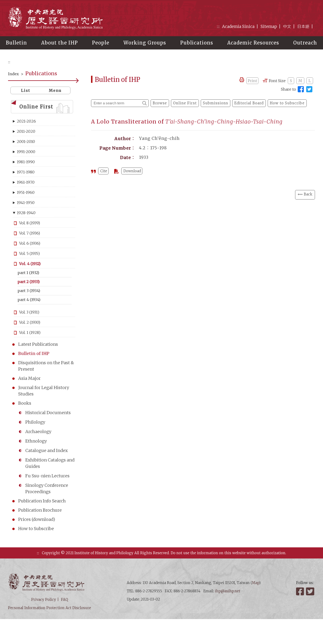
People (100, 43)
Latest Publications (38, 344)
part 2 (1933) (28, 281)
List (25, 90)
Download (132, 171)
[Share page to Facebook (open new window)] (301, 89)
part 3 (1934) (28, 290)
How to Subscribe (36, 528)
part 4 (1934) (28, 299)
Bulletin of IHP (33, 353)
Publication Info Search (42, 501)
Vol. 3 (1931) (29, 312)
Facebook (300, 591)
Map (255, 582)
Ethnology (36, 441)
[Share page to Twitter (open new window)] (309, 89)
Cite (103, 171)
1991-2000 (26, 151)
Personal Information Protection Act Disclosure (49, 608)
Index (13, 73)
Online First (36, 107)
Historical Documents (48, 412)
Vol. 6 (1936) (29, 243)
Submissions (215, 103)
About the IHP (59, 43)
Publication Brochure (40, 510)
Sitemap (269, 26)
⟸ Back (305, 194)
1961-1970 (26, 182)
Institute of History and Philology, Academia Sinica (55, 17)
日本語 (303, 26)
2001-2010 (26, 141)
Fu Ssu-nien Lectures (47, 475)
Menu (55, 90)
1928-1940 (26, 212)
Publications (196, 43)
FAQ (64, 599)
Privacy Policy (43, 599)
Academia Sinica (238, 26)
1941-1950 (26, 202)
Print (252, 80)
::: (218, 26)
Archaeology (38, 431)
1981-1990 (26, 161)
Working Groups (144, 43)
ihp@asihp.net (227, 591)
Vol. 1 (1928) (29, 332)
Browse (160, 103)
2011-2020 (26, 131)
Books (24, 403)
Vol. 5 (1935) (29, 253)
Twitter (310, 591)
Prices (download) (36, 519)
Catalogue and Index (46, 450)
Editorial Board (249, 103)
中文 (287, 26)
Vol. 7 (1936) (29, 233)
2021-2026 (26, 121)
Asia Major (29, 378)
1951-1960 (26, 192)
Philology (35, 422)
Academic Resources (253, 43)
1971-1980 (26, 172)
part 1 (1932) (28, 272)
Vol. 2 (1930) (29, 322)
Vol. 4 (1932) (30, 263)
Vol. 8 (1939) (29, 223)
